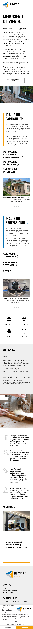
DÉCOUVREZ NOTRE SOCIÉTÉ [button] (14, 389)
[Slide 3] (18, 206)
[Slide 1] (15, 206)
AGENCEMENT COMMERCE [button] (11, 255)
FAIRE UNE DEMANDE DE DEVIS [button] (14, 80)
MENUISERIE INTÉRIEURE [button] (10, 163)
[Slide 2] (16, 206)
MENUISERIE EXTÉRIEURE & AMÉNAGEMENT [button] (12, 154)
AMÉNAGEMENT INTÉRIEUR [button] (12, 170)
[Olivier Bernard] (11, 5)
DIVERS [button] (7, 271)
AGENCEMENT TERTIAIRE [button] (11, 264)
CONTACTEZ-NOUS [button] (16, 557)
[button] (29, 5)
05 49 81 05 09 (9, 593)
